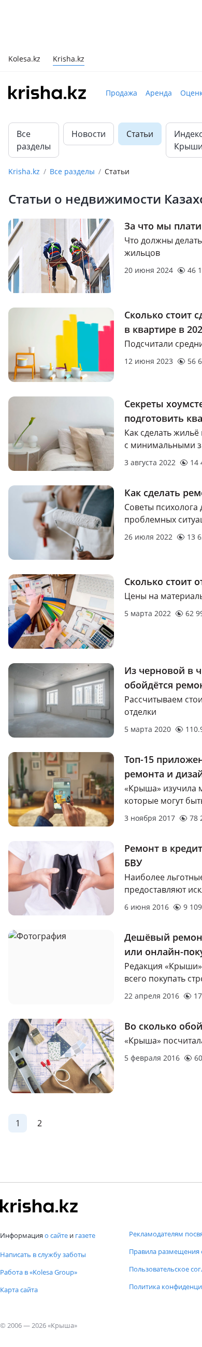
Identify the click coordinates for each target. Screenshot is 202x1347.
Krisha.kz (24, 171)
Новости (88, 134)
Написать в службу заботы (43, 1254)
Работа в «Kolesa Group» (38, 1272)
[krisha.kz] (39, 1206)
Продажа (121, 93)
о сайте (56, 1235)
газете (85, 1235)
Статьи (139, 134)
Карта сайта (19, 1289)
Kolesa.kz (24, 60)
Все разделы (34, 140)
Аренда (159, 93)
